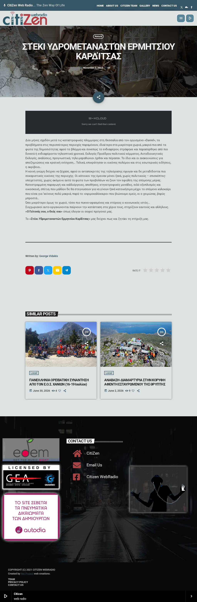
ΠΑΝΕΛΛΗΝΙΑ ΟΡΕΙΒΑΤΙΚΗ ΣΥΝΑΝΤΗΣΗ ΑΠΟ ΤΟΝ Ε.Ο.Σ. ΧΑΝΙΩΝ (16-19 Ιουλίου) (59, 382)
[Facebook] (191, 7)
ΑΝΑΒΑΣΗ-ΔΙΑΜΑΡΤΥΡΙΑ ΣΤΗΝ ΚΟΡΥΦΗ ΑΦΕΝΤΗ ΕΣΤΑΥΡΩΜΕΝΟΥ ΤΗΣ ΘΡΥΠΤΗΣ (134, 382)
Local (34, 372)
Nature (98, 36)
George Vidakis (48, 256)
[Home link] (25, 18)
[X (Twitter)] (181, 7)
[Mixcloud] (186, 7)
